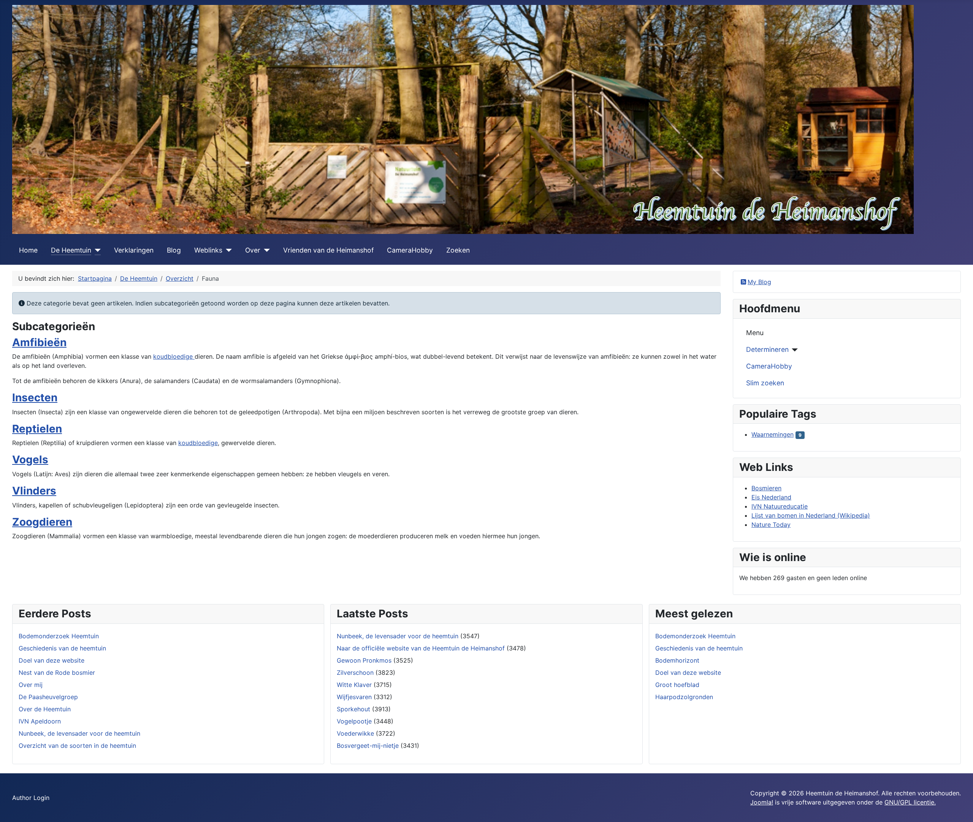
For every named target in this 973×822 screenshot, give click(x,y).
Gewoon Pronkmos (364, 660)
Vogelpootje (354, 721)
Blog (174, 250)
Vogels (30, 459)
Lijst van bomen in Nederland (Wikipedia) (810, 515)
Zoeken (458, 250)
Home (28, 250)
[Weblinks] (227, 250)
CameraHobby (410, 250)
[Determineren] (793, 349)
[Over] (265, 250)
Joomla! (761, 802)
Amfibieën (39, 342)
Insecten (34, 397)
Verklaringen (134, 250)
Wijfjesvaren (354, 697)
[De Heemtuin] (96, 250)
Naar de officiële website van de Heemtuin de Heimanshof (421, 648)
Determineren (767, 349)
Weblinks (208, 250)
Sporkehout (353, 709)
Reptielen (37, 428)
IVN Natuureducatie (779, 506)
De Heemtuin (71, 250)
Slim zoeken (765, 383)
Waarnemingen (772, 434)
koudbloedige (174, 356)
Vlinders (34, 490)
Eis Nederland (771, 497)
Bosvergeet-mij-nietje (368, 745)
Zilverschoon (355, 672)
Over (252, 250)
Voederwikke (355, 733)
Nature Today (771, 524)
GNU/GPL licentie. (910, 802)
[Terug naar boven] (959, 808)
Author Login (30, 797)
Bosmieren (766, 488)
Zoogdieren (42, 521)
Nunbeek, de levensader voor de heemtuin (397, 636)
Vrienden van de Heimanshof (328, 250)
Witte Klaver (354, 684)
